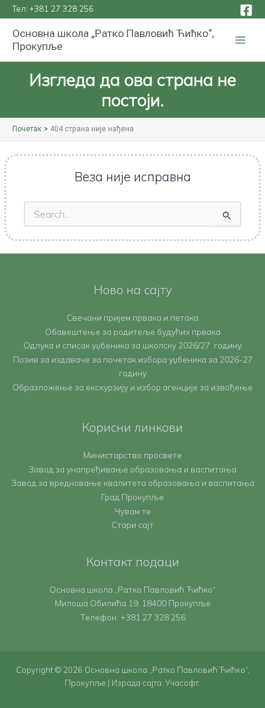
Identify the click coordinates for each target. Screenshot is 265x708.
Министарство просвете (132, 455)
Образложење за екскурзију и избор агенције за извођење (132, 387)
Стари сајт (132, 524)
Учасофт (181, 683)
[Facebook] (246, 10)
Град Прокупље (132, 497)
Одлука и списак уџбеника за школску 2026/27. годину (132, 345)
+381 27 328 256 (62, 9)
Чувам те (133, 511)
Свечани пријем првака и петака (132, 317)
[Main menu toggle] (240, 40)
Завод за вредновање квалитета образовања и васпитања (133, 482)
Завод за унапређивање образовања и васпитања (132, 469)
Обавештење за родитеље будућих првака (133, 331)
